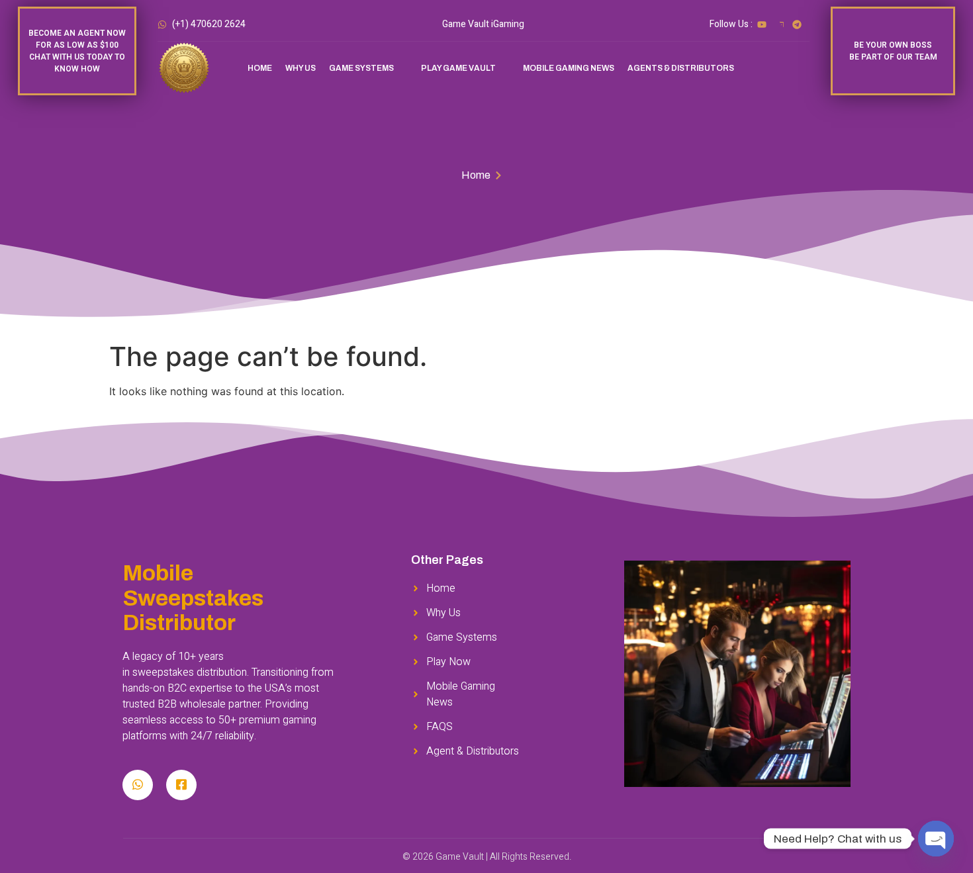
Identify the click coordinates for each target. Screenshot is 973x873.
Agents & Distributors (680, 68)
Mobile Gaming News (568, 68)
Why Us (300, 68)
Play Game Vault (458, 68)
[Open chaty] (936, 838)
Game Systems (361, 68)
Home (260, 68)
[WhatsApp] (137, 785)
